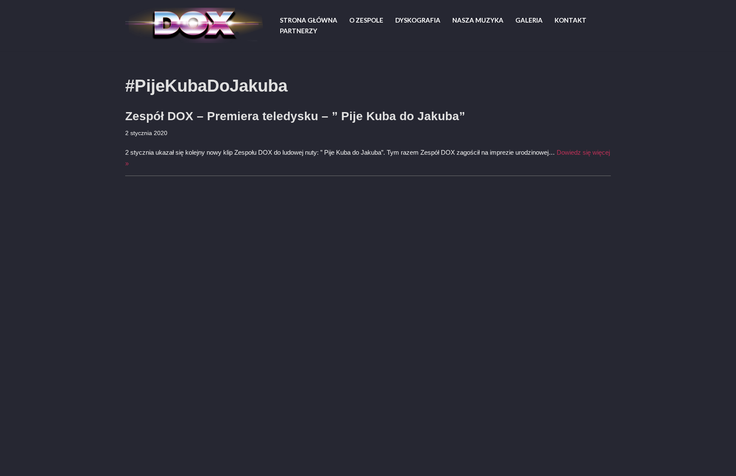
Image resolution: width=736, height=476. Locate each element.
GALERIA (529, 20)
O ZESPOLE (366, 20)
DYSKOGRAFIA (417, 20)
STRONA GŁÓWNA (308, 20)
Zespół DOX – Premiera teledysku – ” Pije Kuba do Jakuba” (295, 116)
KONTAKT (570, 20)
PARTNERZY (298, 31)
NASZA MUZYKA (477, 20)
